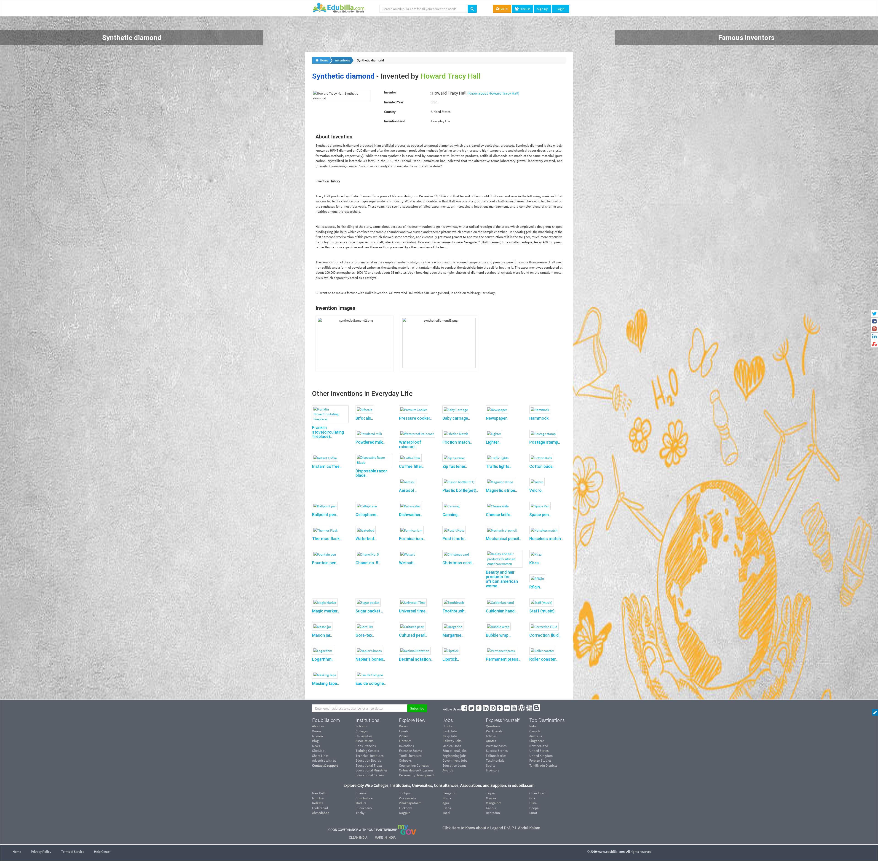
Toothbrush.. (454, 611)
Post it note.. (454, 538)
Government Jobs (454, 760)
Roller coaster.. (543, 659)
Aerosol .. (408, 490)
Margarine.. (452, 635)
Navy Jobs (449, 736)
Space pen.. (540, 514)
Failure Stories (496, 755)
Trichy (360, 813)
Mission (317, 736)
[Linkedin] (486, 709)
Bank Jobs (449, 731)
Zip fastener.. (454, 466)
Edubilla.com (326, 720)
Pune (533, 803)
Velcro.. (536, 490)
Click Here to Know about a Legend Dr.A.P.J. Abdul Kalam (491, 827)
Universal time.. (413, 611)
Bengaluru (449, 793)
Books (403, 726)
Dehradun (493, 813)
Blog (315, 741)
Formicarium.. (412, 538)
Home (17, 851)
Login (561, 9)
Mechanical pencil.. (503, 538)
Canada (535, 731)
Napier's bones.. (370, 659)
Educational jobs (454, 750)
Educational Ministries (371, 770)
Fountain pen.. (325, 562)
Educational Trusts (369, 765)
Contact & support (325, 765)
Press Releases (496, 746)
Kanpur (491, 808)
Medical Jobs (451, 746)
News (316, 746)
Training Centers (367, 750)
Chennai (361, 793)
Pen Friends (494, 731)
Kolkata (317, 803)
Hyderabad (320, 808)
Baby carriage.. (456, 418)
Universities (364, 736)
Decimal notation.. (416, 659)
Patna (446, 808)
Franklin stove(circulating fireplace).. (328, 432)
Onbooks (405, 760)
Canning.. (450, 514)
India (533, 726)
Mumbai (318, 798)
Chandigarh (537, 793)
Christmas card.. (457, 562)
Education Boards (368, 760)
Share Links (320, 755)
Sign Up (542, 9)
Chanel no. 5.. (368, 562)
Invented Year (393, 102)
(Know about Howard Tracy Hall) (493, 93)
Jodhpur (405, 793)
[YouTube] (514, 709)
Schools (361, 726)
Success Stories (497, 750)
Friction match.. (457, 442)
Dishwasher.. (410, 514)
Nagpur (404, 813)
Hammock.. (539, 418)
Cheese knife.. (499, 514)
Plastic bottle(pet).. (460, 490)
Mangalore (493, 803)
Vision (316, 731)
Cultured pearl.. (413, 635)
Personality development (416, 775)
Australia (535, 736)
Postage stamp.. (544, 442)
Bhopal (534, 808)
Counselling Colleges (414, 765)
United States (539, 750)
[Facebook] (464, 709)
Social (503, 9)
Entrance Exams (410, 750)
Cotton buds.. (541, 466)
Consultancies (366, 746)
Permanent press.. (503, 659)
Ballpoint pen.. (325, 514)
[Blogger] (537, 709)
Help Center (102, 851)
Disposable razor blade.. (371, 473)
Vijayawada (407, 798)
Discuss (524, 9)
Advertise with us (324, 760)
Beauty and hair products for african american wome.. (502, 579)
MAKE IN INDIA (385, 837)
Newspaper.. (497, 418)
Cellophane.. (367, 514)
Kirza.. (535, 562)
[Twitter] (471, 709)
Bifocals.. (364, 418)
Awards (447, 770)
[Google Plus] (479, 709)
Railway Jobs (451, 741)
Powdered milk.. (370, 442)
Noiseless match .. (546, 538)
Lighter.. (493, 442)
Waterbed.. (366, 538)
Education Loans (454, 765)
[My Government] (407, 829)
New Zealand (538, 746)
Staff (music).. (542, 611)
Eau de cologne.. (371, 683)
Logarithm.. (322, 659)
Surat (533, 813)
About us (318, 726)
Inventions (406, 746)
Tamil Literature (410, 755)
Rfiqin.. (535, 587)
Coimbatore (364, 798)
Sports (490, 765)
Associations (364, 741)
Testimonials (495, 760)
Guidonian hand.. (501, 611)
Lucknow (405, 808)
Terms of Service (72, 851)
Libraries (405, 741)
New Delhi (319, 793)
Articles (491, 736)
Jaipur (490, 793)
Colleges (362, 731)
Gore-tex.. (365, 635)
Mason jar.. (322, 635)
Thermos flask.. (326, 538)
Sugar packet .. (369, 611)
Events (403, 731)
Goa (532, 798)
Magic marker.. (325, 611)
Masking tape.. (325, 683)
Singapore (536, 741)
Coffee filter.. (411, 466)
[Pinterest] (493, 709)
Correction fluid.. (544, 635)
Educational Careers (370, 775)
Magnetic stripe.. (501, 490)
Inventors (492, 770)
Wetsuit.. (407, 562)
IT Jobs (447, 726)
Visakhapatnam (410, 803)
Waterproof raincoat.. (410, 444)
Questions (493, 726)
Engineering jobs (454, 755)
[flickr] (507, 709)
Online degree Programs (416, 770)
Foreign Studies (540, 760)
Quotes (491, 741)
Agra (445, 803)
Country (390, 111)
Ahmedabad (320, 813)
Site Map (318, 750)
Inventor (390, 92)
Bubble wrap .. (498, 635)
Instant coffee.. (326, 466)
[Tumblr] (500, 709)
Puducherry (364, 808)
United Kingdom (541, 755)
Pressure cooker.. (415, 418)
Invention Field (394, 121)
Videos (403, 736)
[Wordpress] (521, 709)
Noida (446, 798)
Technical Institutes (369, 755)
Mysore (491, 798)
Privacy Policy (41, 851)
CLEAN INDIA (358, 837)
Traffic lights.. (498, 466)
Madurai (361, 803)
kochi (446, 813)
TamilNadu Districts (543, 765)
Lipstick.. (450, 659)
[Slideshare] (529, 709)
